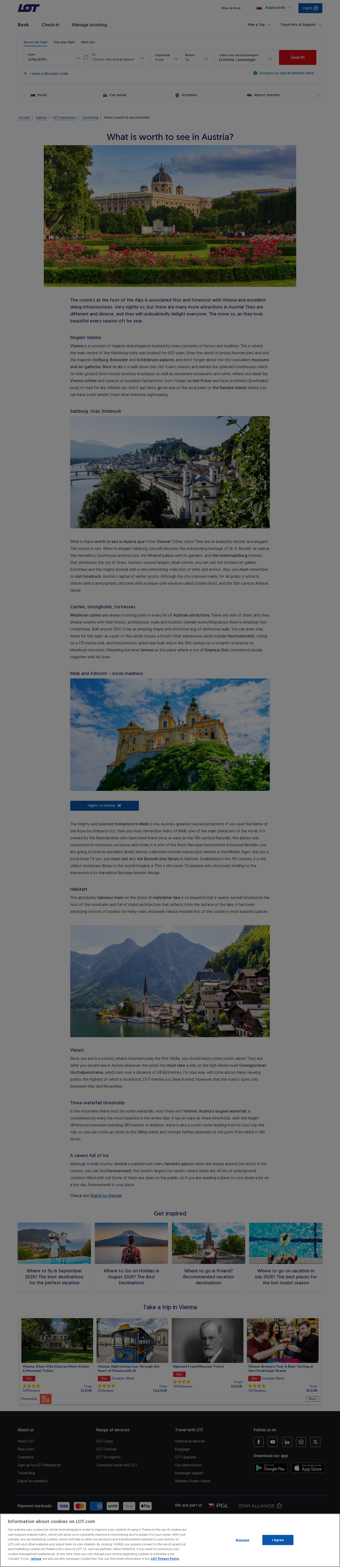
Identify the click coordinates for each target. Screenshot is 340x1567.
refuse (36, 1559)
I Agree (278, 1540)
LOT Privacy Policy (165, 1559)
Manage (242, 1540)
